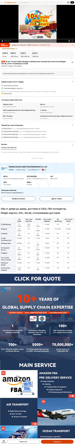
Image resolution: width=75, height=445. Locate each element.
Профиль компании (18, 198)
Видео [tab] (34, 37)
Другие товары (56, 198)
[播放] (2, 41)
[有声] (69, 41)
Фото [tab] (40, 37)
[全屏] (72, 41)
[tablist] (37, 37)
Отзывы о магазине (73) (9, 147)
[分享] (72, 62)
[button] (9, 49)
